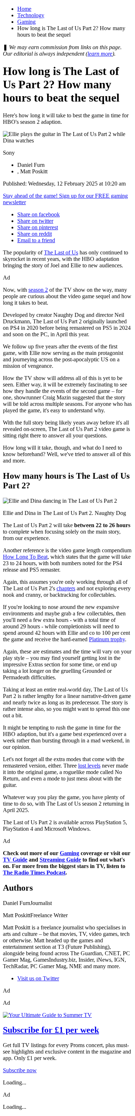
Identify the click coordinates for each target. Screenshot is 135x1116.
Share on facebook (38, 214)
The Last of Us (61, 252)
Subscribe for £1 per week (51, 1030)
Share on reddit (34, 234)
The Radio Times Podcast (34, 872)
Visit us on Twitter (38, 978)
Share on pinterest (37, 227)
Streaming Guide (60, 860)
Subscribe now (20, 1070)
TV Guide (15, 860)
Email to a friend (36, 240)
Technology (30, 15)
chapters (66, 588)
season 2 (38, 290)
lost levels (89, 766)
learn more (99, 54)
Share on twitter (35, 221)
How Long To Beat (25, 557)
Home (24, 9)
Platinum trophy (107, 639)
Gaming (26, 22)
